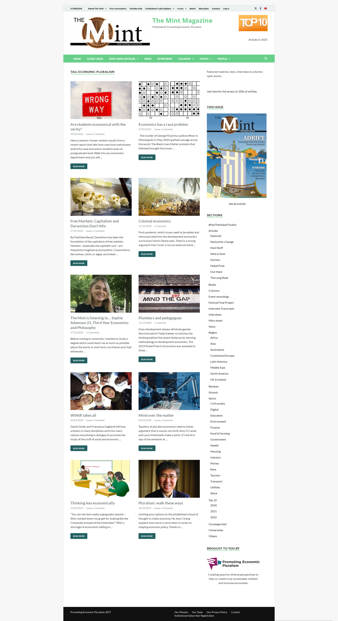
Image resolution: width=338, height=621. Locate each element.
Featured (215, 235)
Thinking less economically (92, 503)
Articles (213, 230)
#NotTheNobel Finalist (222, 224)
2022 (213, 517)
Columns (184, 58)
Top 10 (213, 500)
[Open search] (265, 59)
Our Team (197, 612)
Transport (216, 481)
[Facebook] (260, 8)
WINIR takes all (83, 415)
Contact (216, 8)
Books (193, 8)
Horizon (215, 259)
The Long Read (219, 277)
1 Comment (160, 226)
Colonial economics (155, 221)
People (222, 58)
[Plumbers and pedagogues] (169, 294)
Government (218, 439)
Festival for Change (222, 241)
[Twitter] (256, 8)
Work (213, 493)
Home (77, 58)
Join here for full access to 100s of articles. (232, 91)
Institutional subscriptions (158, 8)
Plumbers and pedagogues (160, 318)
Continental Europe (222, 355)
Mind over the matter (156, 415)
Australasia (217, 349)
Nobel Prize (217, 265)
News (147, 58)
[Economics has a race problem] (169, 100)
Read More (77, 165)
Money (214, 463)
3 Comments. (93, 332)
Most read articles (122, 58)
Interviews (164, 58)
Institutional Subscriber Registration (194, 615)
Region (213, 332)
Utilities (215, 487)
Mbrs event (216, 320)
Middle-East (217, 367)
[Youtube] (265, 8)
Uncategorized (217, 524)
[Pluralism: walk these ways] (169, 479)
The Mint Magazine (182, 20)
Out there (216, 271)
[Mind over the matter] (169, 391)
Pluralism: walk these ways (161, 503)
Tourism (215, 475)
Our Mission (181, 612)
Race (213, 469)
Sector (212, 398)
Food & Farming (220, 433)
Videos (213, 536)
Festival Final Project (221, 302)
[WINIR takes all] (101, 391)
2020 (213, 505)
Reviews (214, 386)
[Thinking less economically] (101, 479)
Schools (213, 392)
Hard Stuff (216, 247)
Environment (218, 421)
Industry (215, 457)
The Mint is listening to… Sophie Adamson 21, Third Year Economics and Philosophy (99, 323)
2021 (213, 511)
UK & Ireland (218, 379)
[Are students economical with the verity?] (101, 100)
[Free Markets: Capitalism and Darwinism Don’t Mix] (101, 197)
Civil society (217, 403)
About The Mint (96, 8)
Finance (215, 427)
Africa (214, 337)
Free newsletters (118, 8)
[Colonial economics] (169, 197)
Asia (213, 343)
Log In (226, 8)
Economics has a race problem (163, 124)
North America (219, 373)
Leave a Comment (95, 134)
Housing (215, 451)
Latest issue (95, 58)
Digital (214, 409)
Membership (136, 8)
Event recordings (219, 296)
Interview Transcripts (221, 308)
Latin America (218, 361)
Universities (216, 530)
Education (204, 8)
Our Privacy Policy (217, 612)
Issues (180, 8)
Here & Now (217, 253)
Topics (204, 58)
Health (214, 445)
